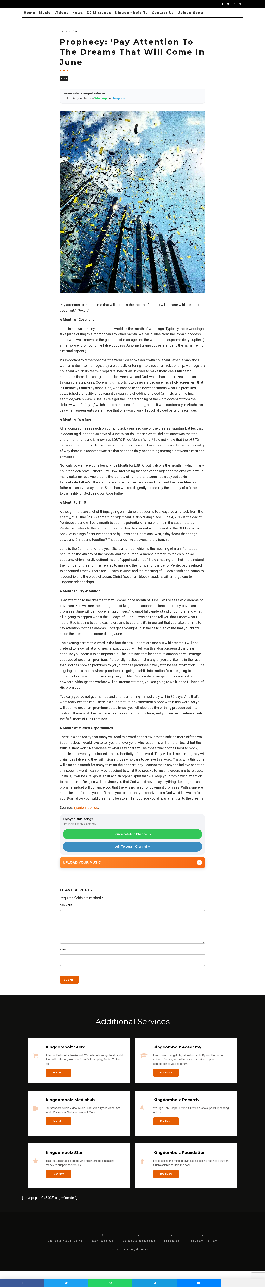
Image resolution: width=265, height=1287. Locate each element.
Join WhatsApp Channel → (132, 834)
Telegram (119, 98)
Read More (58, 1072)
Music (45, 13)
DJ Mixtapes (99, 13)
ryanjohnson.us (86, 807)
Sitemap (172, 1240)
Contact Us (163, 13)
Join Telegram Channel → (132, 846)
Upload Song (190, 13)
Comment (67, 905)
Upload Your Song (65, 1240)
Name (63, 950)
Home (29, 13)
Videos (61, 13)
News (77, 13)
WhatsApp (101, 98)
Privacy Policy (203, 1240)
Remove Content (139, 1240)
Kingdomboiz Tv (131, 13)
